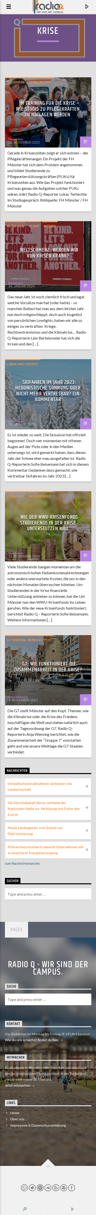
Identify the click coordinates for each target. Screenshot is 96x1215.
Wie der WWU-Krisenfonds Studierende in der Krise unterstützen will (49, 523)
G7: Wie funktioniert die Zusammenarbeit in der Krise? (48, 667)
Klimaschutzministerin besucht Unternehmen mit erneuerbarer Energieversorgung (45, 850)
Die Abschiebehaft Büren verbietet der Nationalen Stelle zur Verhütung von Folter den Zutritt (44, 809)
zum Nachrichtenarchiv (22, 863)
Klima (34, 226)
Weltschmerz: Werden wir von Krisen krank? (49, 253)
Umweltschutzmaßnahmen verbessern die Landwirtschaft (40, 786)
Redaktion (15, 139)
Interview (16, 226)
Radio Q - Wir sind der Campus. (48, 968)
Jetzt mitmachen (18, 1085)
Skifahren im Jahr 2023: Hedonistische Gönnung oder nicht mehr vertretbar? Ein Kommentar (47, 391)
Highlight (15, 496)
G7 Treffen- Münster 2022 (29, 640)
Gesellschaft (40, 82)
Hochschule (39, 496)
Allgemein (15, 82)
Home (14, 1113)
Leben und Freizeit (22, 364)
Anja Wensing (18, 697)
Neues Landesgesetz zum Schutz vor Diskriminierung (35, 831)
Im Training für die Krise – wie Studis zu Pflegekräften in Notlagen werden (48, 109)
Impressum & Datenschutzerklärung (38, 1125)
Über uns (17, 1119)
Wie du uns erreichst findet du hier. (32, 1040)
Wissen (50, 226)
